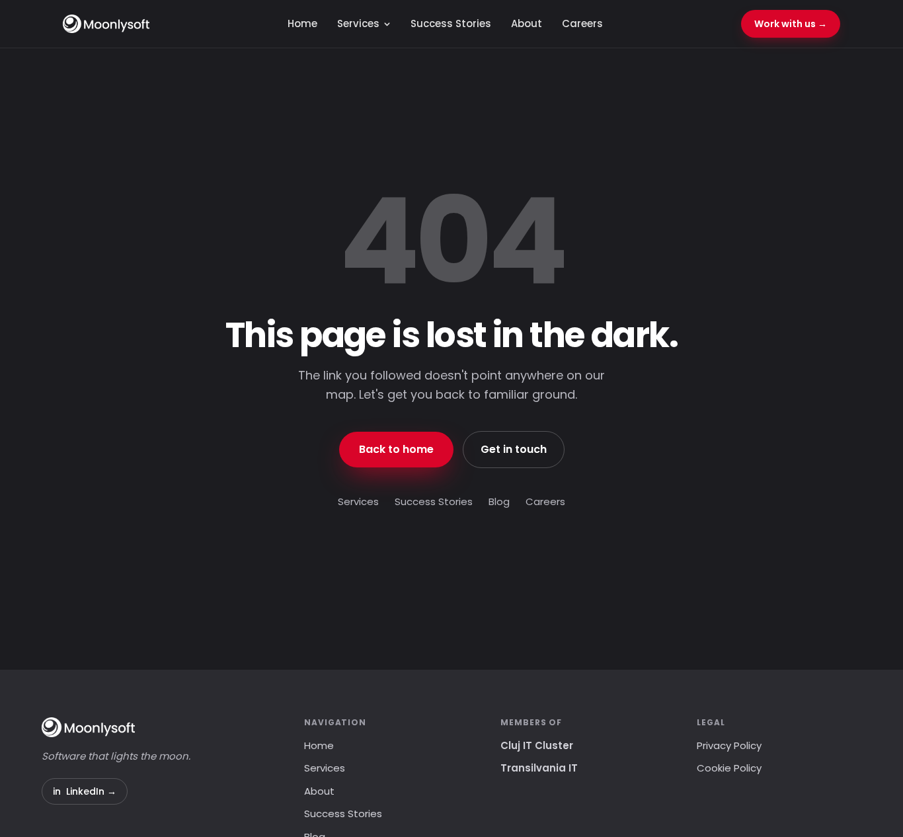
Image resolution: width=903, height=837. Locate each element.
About (526, 23)
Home (302, 23)
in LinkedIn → (84, 791)
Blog (499, 501)
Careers (582, 23)
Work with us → (790, 23)
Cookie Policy (729, 768)
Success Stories (451, 23)
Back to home (396, 449)
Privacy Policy (729, 745)
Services (358, 23)
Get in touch (514, 449)
